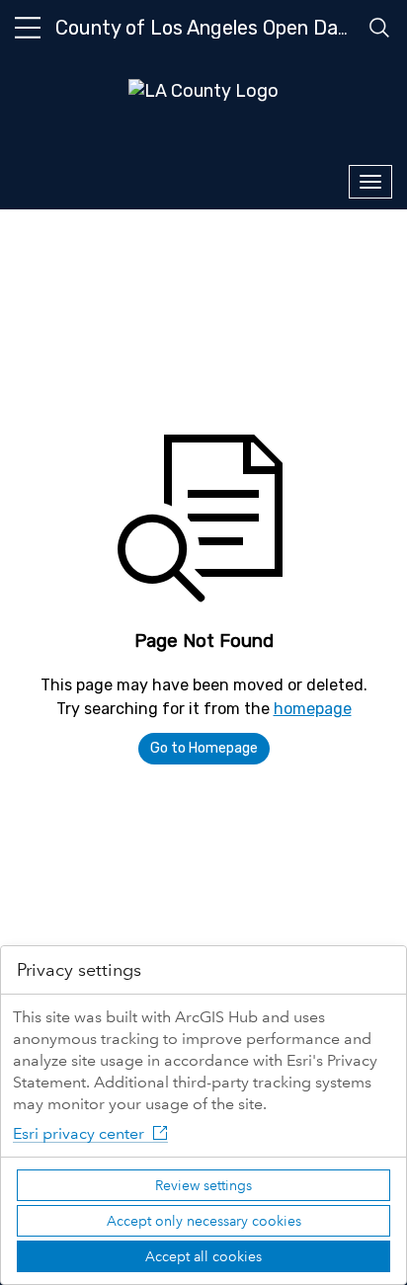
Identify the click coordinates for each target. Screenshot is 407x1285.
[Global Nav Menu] (27, 27)
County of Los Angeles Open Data (206, 28)
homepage (313, 708)
